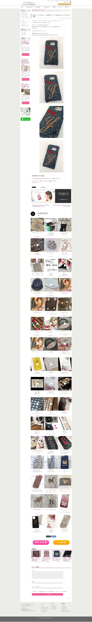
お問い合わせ (68, 7)
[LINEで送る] (43, 187)
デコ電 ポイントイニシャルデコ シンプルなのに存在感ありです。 (67, 559)
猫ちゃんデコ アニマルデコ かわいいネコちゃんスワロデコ (56, 559)
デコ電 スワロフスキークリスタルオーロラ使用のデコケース (46, 559)
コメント (33, 570)
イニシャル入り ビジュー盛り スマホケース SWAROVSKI (36, 559)
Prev (32, 557)
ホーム (23, 7)
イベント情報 (54, 607)
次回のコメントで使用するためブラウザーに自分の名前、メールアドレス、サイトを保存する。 (50, 591)
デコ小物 (23, 20)
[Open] (37, 224)
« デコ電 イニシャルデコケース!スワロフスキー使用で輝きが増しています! (40, 206)
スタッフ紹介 (64, 607)
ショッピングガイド (47, 7)
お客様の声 (55, 7)
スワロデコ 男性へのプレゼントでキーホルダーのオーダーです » (61, 206)
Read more (26, 54)
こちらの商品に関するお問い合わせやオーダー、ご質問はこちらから (46, 178)
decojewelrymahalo (37, 219)
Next (70, 557)
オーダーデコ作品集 (30, 7)
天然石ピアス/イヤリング (25, 25)
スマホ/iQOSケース (39, 7)
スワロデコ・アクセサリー (25, 16)
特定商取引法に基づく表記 (66, 611)
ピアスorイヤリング (24, 22)
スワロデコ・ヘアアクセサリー (25, 19)
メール (33, 586)
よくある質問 (61, 7)
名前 (33, 581)
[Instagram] (43, 230)
